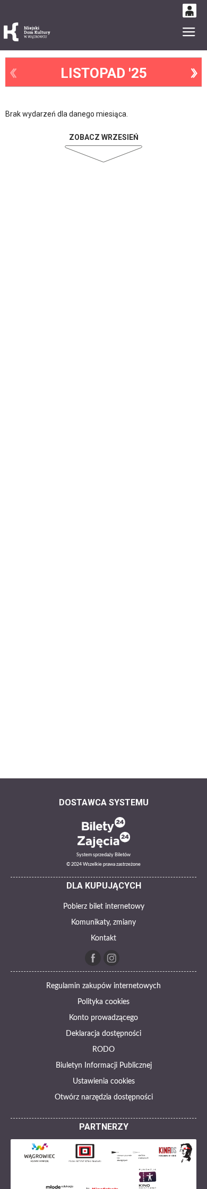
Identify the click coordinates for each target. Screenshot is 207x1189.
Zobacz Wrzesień (104, 137)
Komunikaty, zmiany (103, 922)
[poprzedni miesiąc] (13, 73)
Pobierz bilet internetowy (103, 906)
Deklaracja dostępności (103, 1033)
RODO (103, 1049)
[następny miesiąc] (194, 73)
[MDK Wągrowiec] (28, 32)
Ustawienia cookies (104, 1081)
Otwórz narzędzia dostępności (104, 1097)
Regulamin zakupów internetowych (103, 986)
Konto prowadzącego (103, 1018)
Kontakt (103, 938)
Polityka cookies (103, 1002)
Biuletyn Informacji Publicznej (104, 1065)
